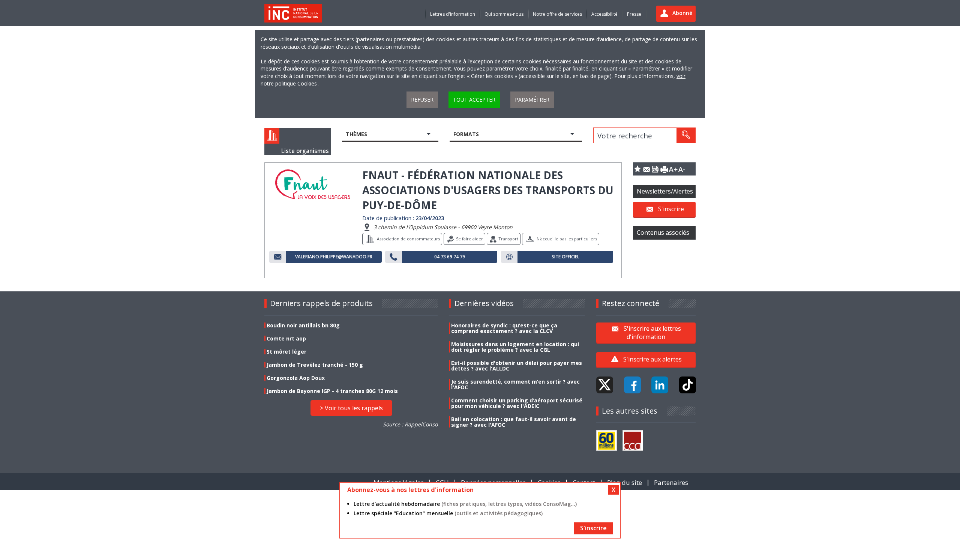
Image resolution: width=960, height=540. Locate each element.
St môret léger (286, 351)
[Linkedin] (659, 384)
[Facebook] (632, 384)
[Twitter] (604, 384)
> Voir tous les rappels (351, 408)
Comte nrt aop (286, 338)
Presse (634, 14)
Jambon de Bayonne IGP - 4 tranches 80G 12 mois (332, 390)
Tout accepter (474, 99)
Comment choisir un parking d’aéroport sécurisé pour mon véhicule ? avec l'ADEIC (516, 403)
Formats (466, 134)
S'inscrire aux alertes (652, 359)
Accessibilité (604, 14)
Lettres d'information (452, 14)
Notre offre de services (557, 14)
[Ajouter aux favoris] (637, 169)
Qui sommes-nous (504, 14)
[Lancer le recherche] (685, 135)
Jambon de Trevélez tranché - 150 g (315, 364)
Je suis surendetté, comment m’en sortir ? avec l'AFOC (515, 384)
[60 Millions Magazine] (606, 440)
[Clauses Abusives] (632, 440)
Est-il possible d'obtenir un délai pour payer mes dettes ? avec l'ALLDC (516, 365)
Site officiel (565, 257)
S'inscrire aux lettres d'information (652, 332)
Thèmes (356, 134)
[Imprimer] (664, 169)
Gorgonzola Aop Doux (296, 377)
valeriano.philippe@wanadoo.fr (333, 257)
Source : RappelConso (410, 424)
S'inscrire (671, 209)
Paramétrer (532, 99)
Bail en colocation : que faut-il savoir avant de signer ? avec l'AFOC (513, 422)
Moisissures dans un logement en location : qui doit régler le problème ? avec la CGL (515, 346)
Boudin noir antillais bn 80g (303, 325)
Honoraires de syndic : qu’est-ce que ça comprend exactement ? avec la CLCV (504, 328)
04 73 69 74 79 (449, 257)
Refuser (422, 99)
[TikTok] (687, 384)
